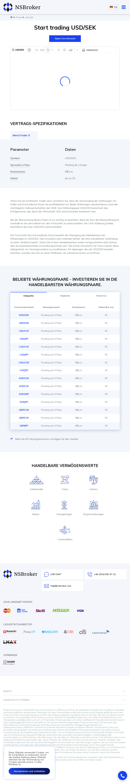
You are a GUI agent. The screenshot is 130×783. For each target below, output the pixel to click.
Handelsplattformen (16, 699)
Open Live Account (65, 38)
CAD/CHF (24, 346)
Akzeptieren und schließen (29, 771)
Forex (19, 17)
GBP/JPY (24, 425)
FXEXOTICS (101, 296)
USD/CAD (24, 362)
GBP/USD (24, 323)
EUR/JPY (24, 402)
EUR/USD (24, 315)
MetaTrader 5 (21, 135)
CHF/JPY (24, 370)
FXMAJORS (28, 296)
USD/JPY (24, 338)
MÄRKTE (7, 691)
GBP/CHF (24, 417)
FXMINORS (65, 296)
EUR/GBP (24, 394)
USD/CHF (24, 330)
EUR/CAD (24, 378)
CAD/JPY (24, 354)
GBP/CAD (24, 409)
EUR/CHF (24, 386)
